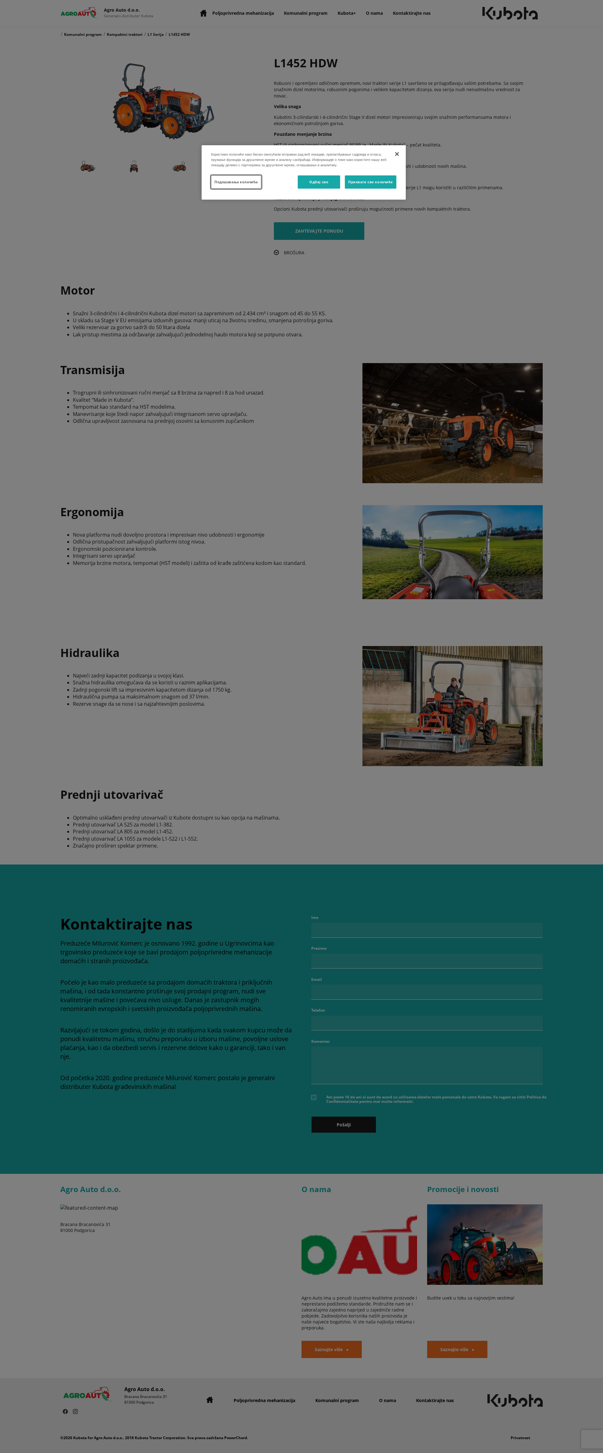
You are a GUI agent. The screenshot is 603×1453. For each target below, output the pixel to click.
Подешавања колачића (236, 181)
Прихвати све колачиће (370, 181)
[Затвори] (397, 154)
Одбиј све (318, 181)
